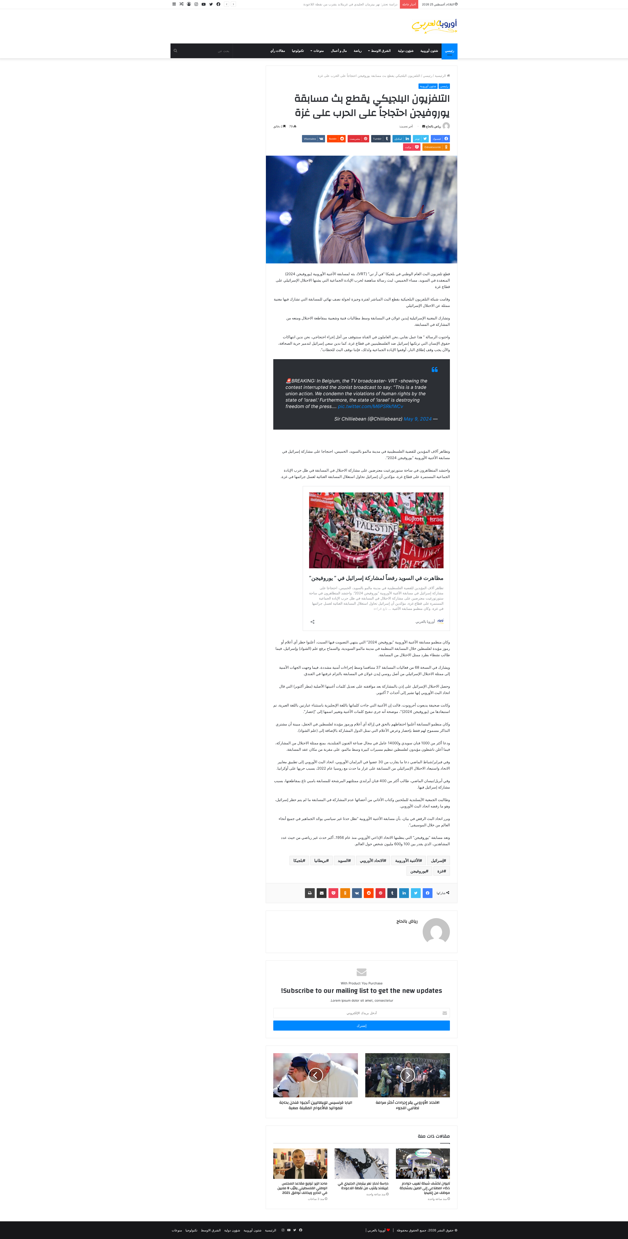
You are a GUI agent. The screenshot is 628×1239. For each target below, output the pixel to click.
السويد (343, 860)
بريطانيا (320, 860)
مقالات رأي (277, 51)
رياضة (358, 51)
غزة (440, 871)
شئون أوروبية (429, 51)
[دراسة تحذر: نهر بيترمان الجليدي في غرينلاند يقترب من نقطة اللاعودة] (362, 1163)
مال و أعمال (339, 51)
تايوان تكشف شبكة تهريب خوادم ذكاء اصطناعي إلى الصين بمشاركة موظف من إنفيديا (425, 1188)
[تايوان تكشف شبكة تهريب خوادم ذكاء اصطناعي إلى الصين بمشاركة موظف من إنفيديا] (423, 1163)
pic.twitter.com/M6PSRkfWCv (370, 406)
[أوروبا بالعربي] (435, 26)
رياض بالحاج (433, 126)
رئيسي (449, 51)
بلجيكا (298, 860)
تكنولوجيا (298, 51)
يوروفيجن (418, 871)
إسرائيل (437, 860)
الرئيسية (441, 76)
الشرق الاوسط (381, 51)
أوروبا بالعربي (376, 1230)
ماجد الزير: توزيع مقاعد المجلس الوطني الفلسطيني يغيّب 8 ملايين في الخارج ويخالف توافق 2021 (331, 4)
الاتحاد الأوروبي (372, 860)
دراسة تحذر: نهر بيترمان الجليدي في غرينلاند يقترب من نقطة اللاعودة (363, 1185)
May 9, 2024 (418, 419)
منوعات (319, 51)
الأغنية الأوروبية (407, 860)
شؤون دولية (406, 51)
